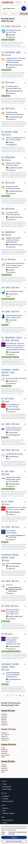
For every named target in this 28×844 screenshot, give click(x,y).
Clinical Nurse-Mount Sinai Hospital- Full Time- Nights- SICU (13, 612)
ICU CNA (3, 747)
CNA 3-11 (9, 585)
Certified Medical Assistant (14, 454)
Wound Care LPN (5, 739)
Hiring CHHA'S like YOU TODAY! (16, 378)
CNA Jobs (12, 744)
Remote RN (3, 719)
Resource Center (7, 801)
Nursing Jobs (6, 787)
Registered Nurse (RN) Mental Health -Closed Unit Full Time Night (13, 479)
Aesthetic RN (4, 714)
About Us (5, 808)
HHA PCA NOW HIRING (13, 563)
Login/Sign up (18, 2)
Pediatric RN (4, 721)
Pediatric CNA (4, 749)
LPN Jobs (11, 729)
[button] (14, 9)
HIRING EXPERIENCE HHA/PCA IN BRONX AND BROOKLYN (13, 675)
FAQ (3, 811)
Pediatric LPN (4, 732)
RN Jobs (11, 710)
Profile (4, 784)
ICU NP (2, 771)
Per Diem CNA (4, 751)
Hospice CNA (4, 753)
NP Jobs (11, 761)
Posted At (14, 14)
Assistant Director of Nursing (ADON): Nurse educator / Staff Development (15, 60)
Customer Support (8, 813)
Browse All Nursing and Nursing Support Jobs (10, 704)
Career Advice (6, 789)
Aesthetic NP (4, 768)
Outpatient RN (4, 724)
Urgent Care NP (4, 770)
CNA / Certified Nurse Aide (14, 291)
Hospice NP (3, 764)
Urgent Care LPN (5, 738)
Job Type (5, 14)
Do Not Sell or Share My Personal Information (17, 833)
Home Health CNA (5, 755)
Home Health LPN (5, 734)
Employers (5, 796)
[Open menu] (25, 2)
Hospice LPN (4, 736)
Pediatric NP (4, 766)
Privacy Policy (3, 833)
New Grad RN (4, 715)
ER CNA (3, 756)
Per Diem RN (4, 723)
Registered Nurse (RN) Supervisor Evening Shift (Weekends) (13, 240)
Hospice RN (3, 717)
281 (20, 695)
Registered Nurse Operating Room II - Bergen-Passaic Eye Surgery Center (15, 265)
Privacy (4, 823)
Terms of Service (7, 820)
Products (5, 799)
